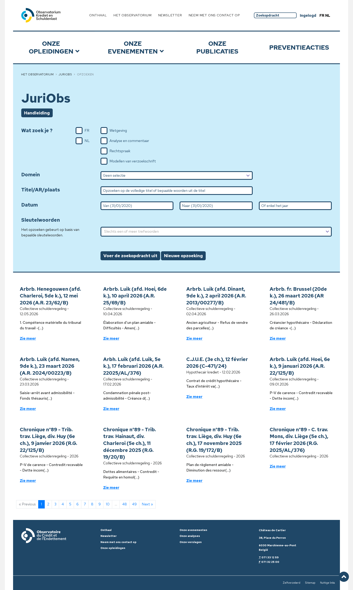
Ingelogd (308, 15)
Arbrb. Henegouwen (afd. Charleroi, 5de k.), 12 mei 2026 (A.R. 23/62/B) (50, 296)
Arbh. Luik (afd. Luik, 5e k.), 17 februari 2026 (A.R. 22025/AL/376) (133, 366)
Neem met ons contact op (214, 15)
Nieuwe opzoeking (183, 255)
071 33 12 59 (270, 557)
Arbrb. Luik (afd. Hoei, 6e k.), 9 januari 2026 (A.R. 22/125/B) (300, 366)
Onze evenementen (133, 47)
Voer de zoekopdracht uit (130, 255)
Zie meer (28, 338)
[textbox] (216, 232)
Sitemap (310, 582)
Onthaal (98, 15)
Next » (147, 504)
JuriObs (65, 74)
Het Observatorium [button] (132, 15)
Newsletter (170, 15)
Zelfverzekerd (291, 582)
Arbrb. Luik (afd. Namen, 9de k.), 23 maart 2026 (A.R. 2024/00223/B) (50, 366)
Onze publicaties (217, 47)
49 (134, 504)
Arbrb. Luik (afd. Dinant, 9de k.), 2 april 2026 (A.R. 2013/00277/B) (216, 296)
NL (327, 15)
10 (107, 504)
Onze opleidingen (51, 47)
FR (322, 15)
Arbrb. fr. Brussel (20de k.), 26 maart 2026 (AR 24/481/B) (298, 296)
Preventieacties (299, 47)
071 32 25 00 (270, 562)
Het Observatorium (37, 74)
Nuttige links (327, 582)
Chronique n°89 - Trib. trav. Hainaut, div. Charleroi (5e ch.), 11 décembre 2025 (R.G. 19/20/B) (129, 443)
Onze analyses (190, 536)
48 (124, 504)
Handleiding (37, 113)
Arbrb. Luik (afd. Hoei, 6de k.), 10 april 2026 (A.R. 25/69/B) (135, 296)
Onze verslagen (191, 542)
